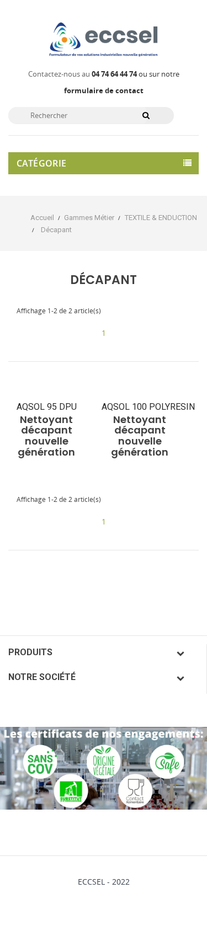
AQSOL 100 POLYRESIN (148, 407)
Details (47, 448)
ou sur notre (135, 74)
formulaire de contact (104, 90)
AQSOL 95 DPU (47, 407)
